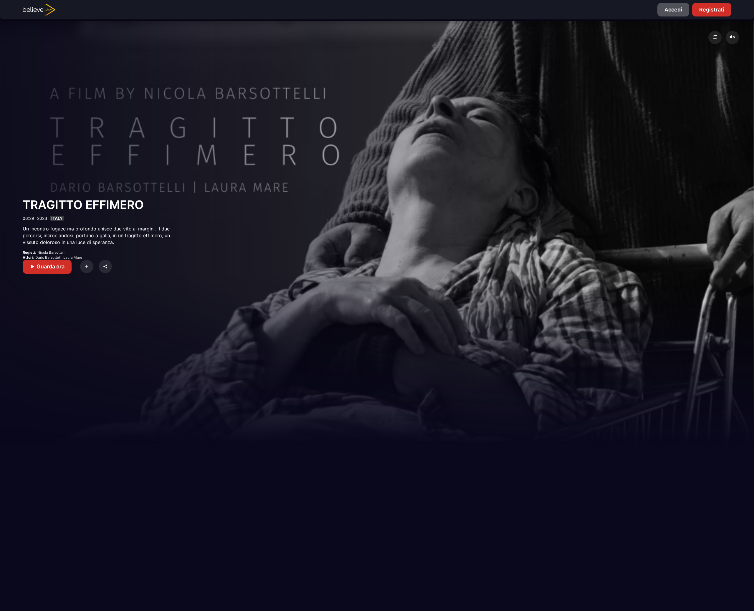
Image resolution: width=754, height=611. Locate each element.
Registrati (711, 9)
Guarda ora (50, 266)
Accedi (673, 9)
